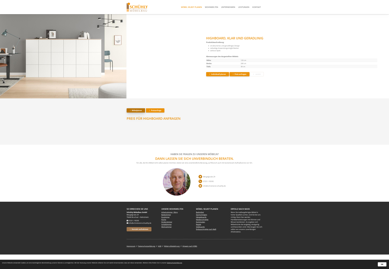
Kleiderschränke (202, 219)
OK (382, 264)
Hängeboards (201, 217)
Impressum (131, 246)
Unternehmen (228, 7)
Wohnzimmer (166, 227)
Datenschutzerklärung (146, 246)
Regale (198, 224)
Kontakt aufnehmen (140, 229)
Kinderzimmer (166, 222)
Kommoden (200, 222)
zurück (258, 74)
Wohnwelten (211, 7)
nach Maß (212, 229)
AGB (159, 246)
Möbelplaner (137, 110)
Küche (163, 219)
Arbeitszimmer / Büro (169, 212)
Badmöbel (200, 212)
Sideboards (200, 227)
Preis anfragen (240, 74)
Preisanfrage (156, 110)
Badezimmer (166, 215)
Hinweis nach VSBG (189, 246)
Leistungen (243, 7)
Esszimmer (165, 217)
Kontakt (256, 7)
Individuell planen (218, 74)
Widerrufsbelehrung (172, 246)
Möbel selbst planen (191, 7)
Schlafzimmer (166, 224)
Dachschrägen (201, 215)
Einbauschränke (202, 229)
